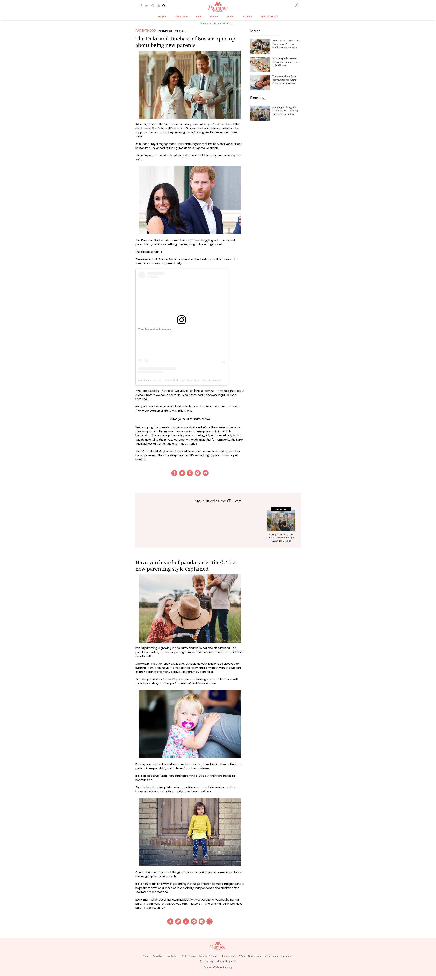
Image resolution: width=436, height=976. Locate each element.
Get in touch (271, 956)
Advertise (158, 956)
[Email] (206, 473)
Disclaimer (172, 956)
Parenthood (145, 30)
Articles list (181, 30)
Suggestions (228, 956)
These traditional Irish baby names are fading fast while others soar (284, 79)
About (146, 956)
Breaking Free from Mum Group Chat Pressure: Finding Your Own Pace (285, 44)
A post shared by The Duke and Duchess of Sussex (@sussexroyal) (174, 380)
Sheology (227, 967)
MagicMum (287, 956)
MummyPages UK (226, 961)
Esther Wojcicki (173, 679)
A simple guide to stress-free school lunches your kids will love (285, 61)
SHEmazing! (206, 961)
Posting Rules (188, 956)
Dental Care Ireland (223, 23)
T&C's (241, 956)
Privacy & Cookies (209, 956)
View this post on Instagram (154, 329)
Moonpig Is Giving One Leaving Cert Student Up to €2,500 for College (285, 110)
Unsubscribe (254, 956)
